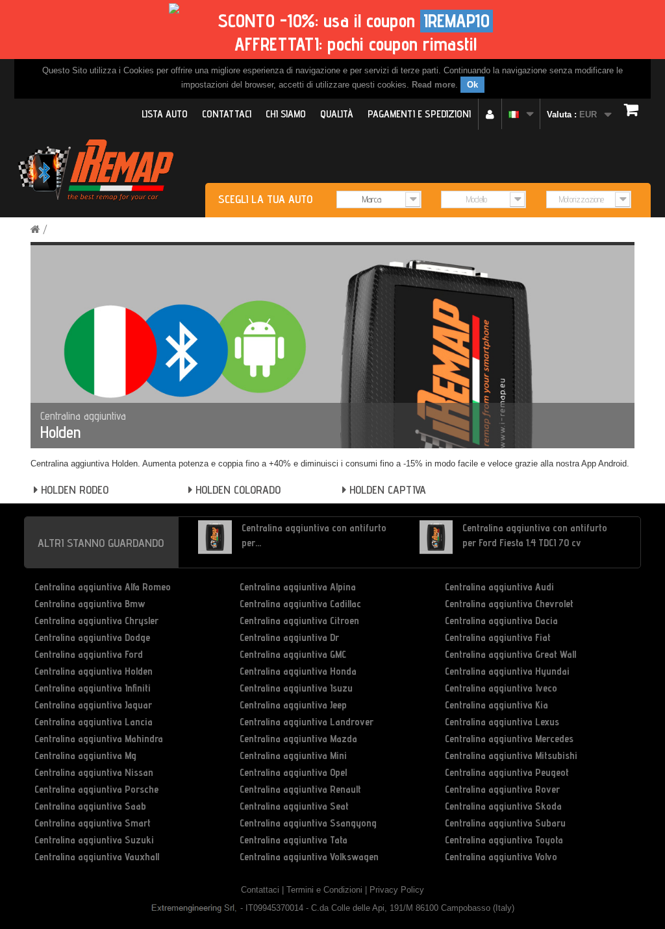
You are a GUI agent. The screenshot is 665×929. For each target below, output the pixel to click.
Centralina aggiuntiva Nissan (93, 772)
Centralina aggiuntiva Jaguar (93, 705)
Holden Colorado (236, 489)
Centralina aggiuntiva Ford (88, 654)
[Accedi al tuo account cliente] (490, 114)
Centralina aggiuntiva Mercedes (509, 738)
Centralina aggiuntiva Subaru (505, 823)
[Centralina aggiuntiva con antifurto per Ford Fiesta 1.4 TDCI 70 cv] (436, 537)
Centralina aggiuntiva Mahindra (98, 738)
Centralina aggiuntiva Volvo (501, 857)
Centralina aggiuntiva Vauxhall (96, 857)
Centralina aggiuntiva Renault (300, 789)
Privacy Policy (397, 890)
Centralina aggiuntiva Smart (92, 823)
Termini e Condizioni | (328, 890)
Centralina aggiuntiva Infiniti (92, 688)
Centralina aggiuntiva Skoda (503, 806)
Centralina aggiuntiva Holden (93, 671)
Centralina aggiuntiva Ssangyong (308, 823)
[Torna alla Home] (35, 229)
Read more (433, 85)
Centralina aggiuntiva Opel (293, 772)
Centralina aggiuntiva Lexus (502, 722)
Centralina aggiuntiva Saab (90, 806)
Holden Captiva (386, 489)
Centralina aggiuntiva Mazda (298, 738)
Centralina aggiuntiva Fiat (498, 637)
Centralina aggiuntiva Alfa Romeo (102, 587)
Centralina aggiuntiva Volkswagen (309, 857)
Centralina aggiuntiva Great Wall (510, 654)
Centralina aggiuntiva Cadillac (300, 603)
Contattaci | (263, 890)
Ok (472, 85)
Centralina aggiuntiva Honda (298, 671)
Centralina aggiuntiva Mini (293, 755)
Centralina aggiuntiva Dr (289, 637)
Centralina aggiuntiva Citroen (299, 620)
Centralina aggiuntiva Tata (293, 840)
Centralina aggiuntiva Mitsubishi (511, 755)
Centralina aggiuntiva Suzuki (94, 840)
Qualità (336, 114)
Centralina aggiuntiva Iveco (501, 688)
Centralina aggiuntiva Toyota (504, 840)
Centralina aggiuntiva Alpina (298, 587)
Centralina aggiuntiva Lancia (93, 722)
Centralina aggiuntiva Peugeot (507, 772)
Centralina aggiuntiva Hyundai (507, 671)
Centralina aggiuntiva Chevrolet (509, 603)
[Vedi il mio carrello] (634, 109)
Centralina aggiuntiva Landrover (306, 722)
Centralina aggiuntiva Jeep (293, 705)
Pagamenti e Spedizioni (419, 114)
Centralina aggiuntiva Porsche (96, 789)
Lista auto (165, 114)
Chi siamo (286, 114)
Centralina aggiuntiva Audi (499, 587)
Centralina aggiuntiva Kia (496, 705)
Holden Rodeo (73, 489)
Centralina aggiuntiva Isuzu (296, 688)
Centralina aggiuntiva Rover (502, 789)
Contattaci (226, 114)
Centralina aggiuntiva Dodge (92, 637)
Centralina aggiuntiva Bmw (89, 603)
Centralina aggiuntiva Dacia (501, 620)
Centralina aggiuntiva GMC (293, 654)
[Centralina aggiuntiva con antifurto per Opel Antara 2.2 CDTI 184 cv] (215, 537)
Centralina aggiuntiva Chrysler (96, 620)
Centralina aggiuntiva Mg (85, 755)
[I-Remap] (93, 171)
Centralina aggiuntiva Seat (294, 806)
